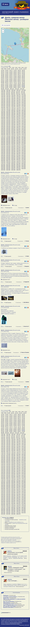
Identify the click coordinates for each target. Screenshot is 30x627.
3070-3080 (23, 143)
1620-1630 (23, 104)
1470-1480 (23, 100)
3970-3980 (23, 167)
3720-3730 (23, 160)
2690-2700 (8, 134)
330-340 (6, 74)
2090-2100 (8, 118)
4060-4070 (18, 169)
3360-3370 (18, 151)
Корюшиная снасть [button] (6, 205)
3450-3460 (13, 153)
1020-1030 (22, 88)
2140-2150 (8, 119)
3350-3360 (13, 151)
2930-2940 (3, 140)
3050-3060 (13, 143)
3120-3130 (23, 144)
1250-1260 (13, 95)
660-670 (19, 80)
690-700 (6, 82)
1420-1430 (23, 99)
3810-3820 (18, 163)
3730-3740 (3, 161)
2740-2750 (8, 135)
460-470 (10, 76)
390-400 (6, 75)
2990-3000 (8, 142)
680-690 (2, 82)
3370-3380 (23, 151)
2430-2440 (3, 127)
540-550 (19, 78)
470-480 (15, 76)
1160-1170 (18, 92)
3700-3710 (13, 160)
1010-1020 (17, 88)
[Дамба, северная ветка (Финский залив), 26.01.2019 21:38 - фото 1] (4, 373)
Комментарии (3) (8, 241)
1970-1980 (23, 114)
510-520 (6, 78)
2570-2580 (23, 130)
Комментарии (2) (9, 266)
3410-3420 (18, 152)
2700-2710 (13, 134)
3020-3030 (23, 142)
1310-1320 (18, 96)
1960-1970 (18, 114)
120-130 (20, 68)
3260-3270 (18, 148)
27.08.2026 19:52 (12, 595)
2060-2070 (18, 116)
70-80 (2, 68)
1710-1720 (18, 107)
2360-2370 (18, 124)
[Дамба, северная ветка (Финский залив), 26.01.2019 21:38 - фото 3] (17, 373)
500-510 (2, 78)
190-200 (23, 70)
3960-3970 (18, 167)
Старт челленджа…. (13, 580)
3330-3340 (3, 151)
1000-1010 (12, 88)
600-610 (19, 79)
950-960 (15, 87)
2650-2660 (13, 132)
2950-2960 (13, 140)
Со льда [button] (15, 205)
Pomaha (27, 241)
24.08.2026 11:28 (19, 606)
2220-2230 (23, 120)
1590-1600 (8, 104)
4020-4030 (23, 168)
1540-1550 (8, 103)
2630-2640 (3, 132)
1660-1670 (18, 106)
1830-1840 (3, 111)
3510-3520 (18, 155)
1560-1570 (18, 103)
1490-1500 (8, 102)
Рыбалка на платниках (9, 528)
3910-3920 (18, 165)
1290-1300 (8, 96)
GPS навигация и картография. (9, 606)
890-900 (15, 86)
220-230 (10, 71)
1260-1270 (18, 95)
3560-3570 (18, 156)
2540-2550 (8, 130)
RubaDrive (9, 551)
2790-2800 (8, 136)
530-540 (15, 78)
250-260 (23, 71)
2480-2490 (3, 128)
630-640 (6, 80)
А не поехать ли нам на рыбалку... (11, 519)
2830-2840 (3, 138)
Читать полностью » (8, 572)
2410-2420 (18, 126)
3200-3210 (13, 147)
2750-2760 (13, 135)
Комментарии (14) (9, 207)
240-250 (19, 71)
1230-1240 (3, 95)
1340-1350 (8, 98)
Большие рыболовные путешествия (12, 529)
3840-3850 (8, 164)
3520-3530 (23, 155)
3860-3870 (18, 164)
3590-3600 (8, 157)
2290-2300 (8, 123)
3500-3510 (13, 155)
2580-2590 (3, 131)
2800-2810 (13, 136)
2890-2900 (8, 139)
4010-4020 (18, 168)
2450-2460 (13, 127)
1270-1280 (23, 95)
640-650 (10, 80)
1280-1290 (3, 96)
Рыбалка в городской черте (10, 526)
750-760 (6, 83)
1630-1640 (3, 106)
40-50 (19, 67)
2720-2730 (23, 134)
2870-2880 (23, 138)
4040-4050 (8, 169)
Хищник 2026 (6, 597)
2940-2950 (8, 140)
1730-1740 (3, 108)
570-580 (6, 79)
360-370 (19, 74)
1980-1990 (3, 115)
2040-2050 (8, 116)
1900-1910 (13, 112)
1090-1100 (8, 91)
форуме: (12, 517)
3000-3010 (13, 142)
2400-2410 (13, 126)
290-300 (15, 72)
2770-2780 (23, 135)
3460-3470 (18, 153)
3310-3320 (18, 150)
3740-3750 (8, 161)
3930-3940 (3, 167)
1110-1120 (18, 91)
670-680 (23, 80)
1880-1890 (3, 112)
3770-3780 (23, 161)
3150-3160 (13, 146)
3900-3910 (13, 165)
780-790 (19, 83)
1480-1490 (3, 102)
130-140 (24, 68)
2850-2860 (13, 138)
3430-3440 (3, 153)
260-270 (2, 72)
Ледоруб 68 (26, 281)
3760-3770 (18, 161)
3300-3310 (13, 150)
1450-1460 (13, 100)
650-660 (15, 80)
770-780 (15, 83)
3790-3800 (8, 163)
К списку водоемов (6, 25)
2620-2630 (23, 131)
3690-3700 (8, 160)
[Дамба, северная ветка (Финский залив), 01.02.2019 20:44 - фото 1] (4, 252)
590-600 (15, 79)
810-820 (6, 84)
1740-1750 (8, 108)
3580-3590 (3, 157)
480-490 (19, 76)
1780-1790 (3, 110)
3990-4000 (8, 168)
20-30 (13, 67)
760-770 (10, 83)
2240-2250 (8, 122)
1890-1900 (8, 112)
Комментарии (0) (8, 256)
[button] (15, 43)
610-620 (23, 79)
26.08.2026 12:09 (21, 605)
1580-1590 (3, 104)
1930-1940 (3, 114)
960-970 (19, 87)
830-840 (15, 84)
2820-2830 (23, 136)
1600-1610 (13, 104)
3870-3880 (23, 164)
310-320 (23, 72)
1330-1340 (3, 98)
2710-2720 (18, 134)
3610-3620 (18, 157)
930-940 (6, 87)
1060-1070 (18, 90)
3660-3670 (18, 159)
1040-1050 (8, 90)
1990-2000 (8, 115)
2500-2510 (13, 128)
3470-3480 (23, 153)
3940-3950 (8, 167)
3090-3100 (8, 144)
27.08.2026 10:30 (13, 602)
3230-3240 (3, 148)
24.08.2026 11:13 (17, 607)
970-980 (23, 87)
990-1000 (7, 88)
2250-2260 (13, 122)
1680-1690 (3, 107)
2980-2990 (3, 142)
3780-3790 (3, 163)
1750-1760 (13, 108)
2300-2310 (13, 123)
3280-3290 (3, 150)
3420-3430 (23, 152)
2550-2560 (13, 130)
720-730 (19, 82)
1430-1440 (3, 100)
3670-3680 (23, 159)
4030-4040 (3, 169)
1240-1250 (8, 95)
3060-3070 (18, 143)
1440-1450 (8, 100)
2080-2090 (3, 118)
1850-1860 (13, 111)
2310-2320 (18, 123)
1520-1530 (23, 102)
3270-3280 (23, 148)
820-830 (10, 84)
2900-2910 (13, 139)
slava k (27, 405)
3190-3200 (8, 147)
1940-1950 (8, 114)
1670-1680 (23, 106)
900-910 (19, 86)
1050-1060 (13, 90)
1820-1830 (23, 110)
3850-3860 (13, 164)
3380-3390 (3, 152)
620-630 (2, 80)
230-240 (15, 71)
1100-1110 (13, 91)
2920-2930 (23, 139)
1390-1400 (8, 99)
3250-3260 (13, 148)
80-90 (5, 68)
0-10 (7, 67)
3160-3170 (18, 146)
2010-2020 (18, 115)
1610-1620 (18, 104)
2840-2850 (8, 138)
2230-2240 (3, 122)
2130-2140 (3, 119)
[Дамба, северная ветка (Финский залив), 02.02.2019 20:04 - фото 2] (11, 199)
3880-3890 (3, 165)
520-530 (10, 78)
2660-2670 (18, 132)
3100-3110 (13, 144)
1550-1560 (13, 103)
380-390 (2, 75)
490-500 (23, 76)
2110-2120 (18, 118)
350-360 (15, 74)
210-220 (6, 71)
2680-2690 (3, 134)
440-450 (2, 76)
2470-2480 (23, 127)
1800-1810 (13, 110)
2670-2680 (23, 132)
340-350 (10, 74)
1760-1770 (18, 108)
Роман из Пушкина (25, 352)
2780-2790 (3, 136)
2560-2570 (18, 130)
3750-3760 (13, 161)
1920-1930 (23, 112)
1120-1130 (23, 91)
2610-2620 (18, 131)
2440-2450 (8, 127)
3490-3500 (8, 155)
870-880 (6, 86)
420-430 (19, 75)
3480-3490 (3, 155)
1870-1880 (23, 111)
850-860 (23, 84)
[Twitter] (26, 173)
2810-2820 (18, 136)
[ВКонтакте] (25, 173)
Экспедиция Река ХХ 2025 (8, 603)
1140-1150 (8, 92)
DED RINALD (26, 302)
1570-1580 (23, 103)
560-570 (2, 79)
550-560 (23, 78)
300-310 (19, 72)
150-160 (6, 70)
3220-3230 (23, 147)
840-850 (19, 84)
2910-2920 (18, 139)
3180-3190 (3, 147)
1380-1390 (3, 99)
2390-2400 (8, 126)
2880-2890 (3, 139)
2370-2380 (23, 124)
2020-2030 (23, 115)
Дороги (6, 522)
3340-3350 (8, 151)
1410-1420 (18, 99)
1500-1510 (13, 102)
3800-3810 (13, 163)
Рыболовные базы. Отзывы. (10, 525)
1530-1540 (3, 103)
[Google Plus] (28, 173)
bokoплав (10, 566)
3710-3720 (18, 160)
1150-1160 (13, 92)
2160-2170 (18, 119)
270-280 (6, 72)
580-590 (10, 79)
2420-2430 (23, 126)
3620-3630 (23, 157)
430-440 (23, 75)
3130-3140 (3, 146)
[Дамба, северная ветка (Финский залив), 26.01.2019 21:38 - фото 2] (11, 373)
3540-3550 (8, 156)
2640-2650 (8, 132)
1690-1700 (8, 107)
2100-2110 (13, 118)
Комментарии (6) (9, 326)
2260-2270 (18, 122)
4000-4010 (13, 168)
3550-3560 (13, 156)
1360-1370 (18, 98)
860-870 (2, 86)
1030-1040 (3, 90)
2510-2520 (18, 128)
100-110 (12, 68)
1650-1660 (13, 106)
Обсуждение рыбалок (9, 518)
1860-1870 (18, 111)
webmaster (21, 626)
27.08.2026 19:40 (21, 596)
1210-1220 (18, 94)
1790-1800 (8, 110)
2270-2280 (23, 122)
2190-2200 (8, 120)
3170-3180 (23, 146)
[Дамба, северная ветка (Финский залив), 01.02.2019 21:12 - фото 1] (4, 232)
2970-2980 (23, 140)
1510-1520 (18, 102)
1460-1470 (18, 100)
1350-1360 (13, 98)
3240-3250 (8, 148)
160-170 (10, 70)
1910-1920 (18, 112)
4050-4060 (13, 169)
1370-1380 (23, 98)
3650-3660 (13, 159)
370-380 (23, 74)
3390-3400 (8, 152)
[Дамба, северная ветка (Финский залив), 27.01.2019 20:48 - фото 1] (4, 320)
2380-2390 (3, 126)
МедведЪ (27, 266)
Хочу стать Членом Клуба (8, 601)
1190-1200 (8, 94)
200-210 (2, 71)
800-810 (2, 84)
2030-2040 (3, 116)
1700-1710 (13, 107)
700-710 (10, 82)
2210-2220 (18, 120)
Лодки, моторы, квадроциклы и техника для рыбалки (14, 599)
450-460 (6, 76)
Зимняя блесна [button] (5, 403)
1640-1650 (8, 106)
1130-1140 (3, 92)
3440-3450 (8, 153)
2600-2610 (13, 131)
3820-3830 (23, 163)
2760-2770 (18, 135)
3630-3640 (3, 159)
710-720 (15, 82)
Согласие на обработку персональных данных (10, 624)
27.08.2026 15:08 (6, 600)
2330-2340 (3, 124)
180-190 (19, 70)
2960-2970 (18, 140)
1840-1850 (8, 111)
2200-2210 (13, 120)
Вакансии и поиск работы (8, 607)
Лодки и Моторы (6, 602)
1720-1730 (23, 107)
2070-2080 (23, 116)
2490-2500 (8, 128)
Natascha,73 (26, 326)
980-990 (2, 88)
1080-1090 (3, 91)
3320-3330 (23, 150)
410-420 (15, 75)
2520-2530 (23, 128)
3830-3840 (3, 164)
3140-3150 (8, 146)
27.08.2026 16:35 (12, 597)
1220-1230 (23, 94)
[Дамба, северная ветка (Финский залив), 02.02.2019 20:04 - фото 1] (4, 199)
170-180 (15, 70)
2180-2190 (3, 120)
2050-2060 (13, 116)
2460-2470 (18, 127)
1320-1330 (23, 96)
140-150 (2, 70)
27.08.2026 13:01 (17, 601)
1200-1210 (13, 94)
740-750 (2, 83)
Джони (27, 207)
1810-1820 (18, 110)
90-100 (8, 68)
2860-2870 (18, 138)
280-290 (10, 72)
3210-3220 (18, 147)
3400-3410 (13, 152)
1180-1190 (3, 94)
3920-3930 (23, 165)
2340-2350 (8, 124)
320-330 (2, 74)
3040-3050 (8, 143)
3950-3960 (13, 167)
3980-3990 (3, 168)
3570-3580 (23, 156)
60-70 (26, 67)
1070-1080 (23, 90)
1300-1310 (13, 96)
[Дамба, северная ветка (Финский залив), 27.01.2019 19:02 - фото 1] (4, 346)
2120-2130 (23, 118)
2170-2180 (23, 119)
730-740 (23, 82)
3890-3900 (8, 165)
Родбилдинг (5, 595)
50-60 (22, 67)
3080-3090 (3, 144)
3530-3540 (3, 156)
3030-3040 (3, 143)
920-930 (2, 87)
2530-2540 (3, 130)
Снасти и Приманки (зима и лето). (10, 605)
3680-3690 (3, 160)
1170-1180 (23, 92)
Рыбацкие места (8, 523)
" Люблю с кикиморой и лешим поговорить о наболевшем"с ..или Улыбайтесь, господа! (16, 569)
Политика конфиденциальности (15, 622)
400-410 (10, 75)
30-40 (16, 67)
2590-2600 (8, 131)
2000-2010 (13, 115)
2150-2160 (13, 119)
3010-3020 (18, 142)
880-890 (10, 86)
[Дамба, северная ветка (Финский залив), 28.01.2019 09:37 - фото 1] (4, 298)
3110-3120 (18, 144)
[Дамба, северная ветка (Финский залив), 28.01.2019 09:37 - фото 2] (11, 298)
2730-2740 (3, 135)
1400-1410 (13, 99)
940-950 (10, 87)
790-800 (23, 83)
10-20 (10, 67)
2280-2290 (3, 123)
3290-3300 (8, 150)
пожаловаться (21, 207)
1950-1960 (13, 114)
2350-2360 (13, 124)
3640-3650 (8, 159)
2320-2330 (23, 123)
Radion (27, 256)
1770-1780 (23, 108)
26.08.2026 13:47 (17, 603)
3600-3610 (13, 157)
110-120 (16, 68)
